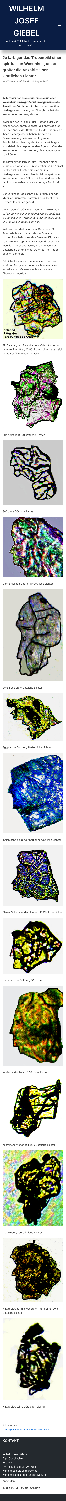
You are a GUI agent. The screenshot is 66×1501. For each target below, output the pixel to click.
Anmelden (9, 1481)
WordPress (36, 1497)
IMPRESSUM (10, 1488)
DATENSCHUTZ (30, 1488)
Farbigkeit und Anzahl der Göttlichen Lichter (27, 1429)
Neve (6, 1497)
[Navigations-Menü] (59, 25)
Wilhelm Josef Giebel (18, 81)
